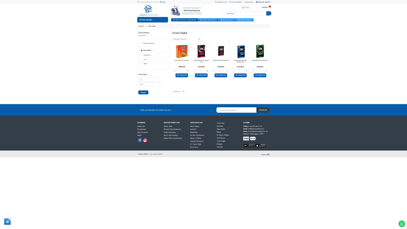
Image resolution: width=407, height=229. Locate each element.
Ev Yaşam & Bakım (223, 135)
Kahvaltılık (220, 126)
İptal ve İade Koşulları (171, 135)
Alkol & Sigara (194, 126)
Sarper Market (143, 154)
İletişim (139, 135)
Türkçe (247, 7)
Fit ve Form (194, 147)
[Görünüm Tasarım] (265, 154)
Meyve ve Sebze (195, 138)
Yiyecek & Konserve (196, 141)
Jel (144, 59)
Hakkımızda (141, 126)
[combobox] (245, 13)
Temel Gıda (220, 123)
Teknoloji (220, 147)
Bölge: (164, 2)
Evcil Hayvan (221, 138)
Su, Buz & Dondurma (197, 135)
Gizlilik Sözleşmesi (170, 132)
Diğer (145, 63)
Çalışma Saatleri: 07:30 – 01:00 (148, 2)
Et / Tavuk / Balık (195, 144)
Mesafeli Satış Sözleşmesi (172, 129)
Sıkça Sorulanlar (142, 132)
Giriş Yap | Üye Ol (264, 2)
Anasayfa (141, 26)
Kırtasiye (219, 144)
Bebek (219, 132)
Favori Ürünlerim (237, 2)
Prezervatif (147, 55)
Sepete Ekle (183, 75)
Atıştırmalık (193, 132)
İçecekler (193, 129)
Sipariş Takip (249, 2)
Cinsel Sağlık (147, 50)
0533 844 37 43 (222, 2)
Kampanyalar (141, 129)
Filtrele (143, 92)
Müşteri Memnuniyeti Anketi (173, 138)
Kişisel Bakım (221, 129)
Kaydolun (263, 110)
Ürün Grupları (146, 19)
